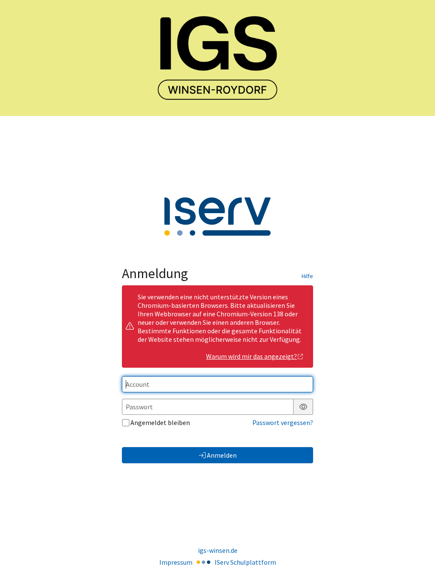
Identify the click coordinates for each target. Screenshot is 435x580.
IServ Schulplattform (245, 562)
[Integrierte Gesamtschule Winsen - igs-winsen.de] (217, 57)
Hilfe (307, 276)
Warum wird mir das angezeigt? (251, 356)
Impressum (175, 562)
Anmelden (222, 455)
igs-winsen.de (217, 550)
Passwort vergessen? (282, 422)
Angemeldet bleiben (160, 422)
